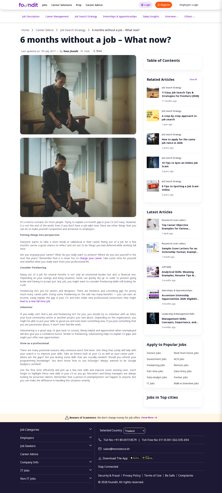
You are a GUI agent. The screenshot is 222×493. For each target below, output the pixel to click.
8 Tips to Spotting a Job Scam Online (180, 188)
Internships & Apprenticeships (120, 16)
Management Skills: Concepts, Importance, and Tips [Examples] (179, 320)
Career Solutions (61, 5)
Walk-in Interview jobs (186, 383)
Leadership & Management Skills (178, 313)
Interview (170, 16)
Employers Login (189, 4)
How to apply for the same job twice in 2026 (178, 141)
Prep (79, 5)
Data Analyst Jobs (157, 377)
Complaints (185, 475)
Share (99, 51)
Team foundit (70, 51)
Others (188, 16)
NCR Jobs (179, 359)
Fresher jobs (181, 377)
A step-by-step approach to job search (179, 117)
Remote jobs (181, 365)
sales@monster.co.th (116, 449)
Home (25, 30)
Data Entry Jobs (183, 371)
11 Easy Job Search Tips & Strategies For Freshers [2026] (180, 94)
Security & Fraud (108, 475)
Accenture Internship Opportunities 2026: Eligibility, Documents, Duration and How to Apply (180, 297)
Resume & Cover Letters (174, 220)
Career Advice (94, 5)
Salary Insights (151, 16)
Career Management (57, 16)
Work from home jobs (186, 353)
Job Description (31, 16)
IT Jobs (151, 383)
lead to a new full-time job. (35, 301)
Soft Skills (166, 267)
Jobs (44, 5)
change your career (90, 258)
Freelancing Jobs (156, 365)
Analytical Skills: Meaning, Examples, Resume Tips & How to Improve (178, 273)
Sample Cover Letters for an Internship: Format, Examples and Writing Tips (180, 250)
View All (193, 79)
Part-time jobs (155, 371)
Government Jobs (156, 359)
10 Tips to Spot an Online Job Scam (180, 164)
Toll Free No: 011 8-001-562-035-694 (165, 440)
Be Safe (170, 475)
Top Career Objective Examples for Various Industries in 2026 (175, 226)
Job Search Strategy (86, 16)
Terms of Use (152, 475)
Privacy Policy (132, 475)
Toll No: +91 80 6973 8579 (120, 440)
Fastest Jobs (154, 353)
